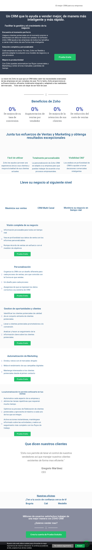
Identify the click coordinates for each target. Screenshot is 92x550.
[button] (65, 57)
